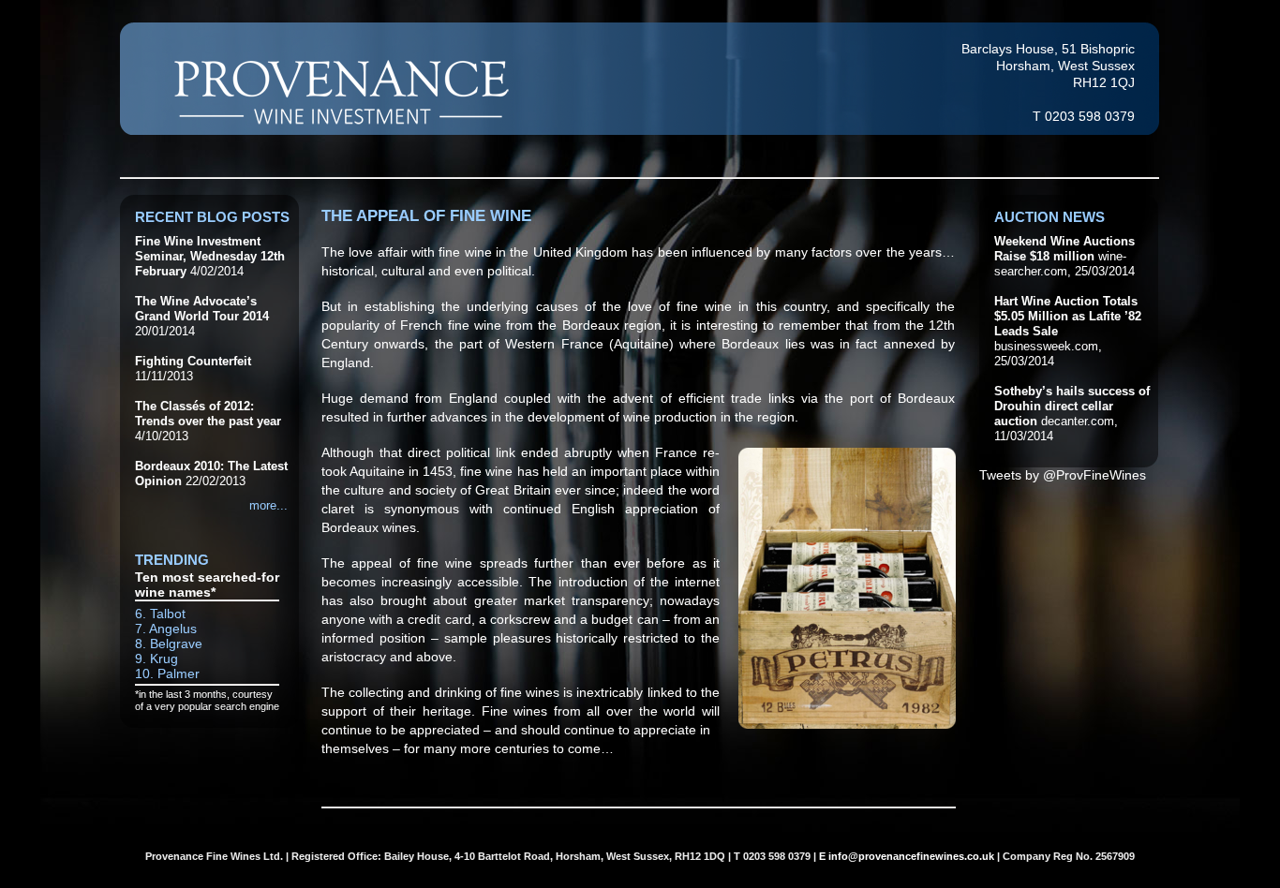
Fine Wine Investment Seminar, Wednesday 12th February (210, 256)
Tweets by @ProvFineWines (1062, 474)
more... (268, 505)
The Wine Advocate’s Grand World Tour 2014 (202, 308)
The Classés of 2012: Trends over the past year (208, 413)
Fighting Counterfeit (193, 361)
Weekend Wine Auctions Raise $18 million (1064, 248)
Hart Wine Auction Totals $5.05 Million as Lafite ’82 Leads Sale (1067, 316)
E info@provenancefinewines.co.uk (906, 856)
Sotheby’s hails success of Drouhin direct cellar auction (1072, 406)
